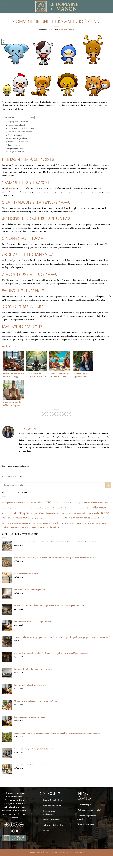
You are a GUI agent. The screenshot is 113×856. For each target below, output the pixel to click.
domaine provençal (23, 508)
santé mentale (22, 523)
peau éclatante (47, 517)
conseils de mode (103, 502)
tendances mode (29, 527)
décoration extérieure (84, 508)
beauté (33, 502)
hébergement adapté (62, 513)
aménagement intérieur (11, 502)
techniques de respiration (99, 523)
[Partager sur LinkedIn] (69, 414)
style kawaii (10, 188)
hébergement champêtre (76, 513)
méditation (22, 517)
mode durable (8, 517)
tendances (6, 527)
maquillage (96, 513)
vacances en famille (44, 527)
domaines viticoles (38, 508)
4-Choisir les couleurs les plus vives (19, 131)
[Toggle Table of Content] (31, 117)
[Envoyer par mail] (59, 414)
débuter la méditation (55, 508)
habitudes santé (51, 513)
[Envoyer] (108, 485)
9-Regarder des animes (15, 148)
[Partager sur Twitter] (54, 414)
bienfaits (67, 502)
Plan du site (79, 852)
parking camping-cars (34, 518)
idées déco (87, 513)
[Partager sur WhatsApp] (44, 414)
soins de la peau (63, 523)
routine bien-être (95, 518)
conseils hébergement (8, 508)
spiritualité (78, 523)
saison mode (13, 523)
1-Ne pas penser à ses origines (17, 121)
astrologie (25, 502)
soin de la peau (48, 523)
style (88, 523)
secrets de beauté (35, 523)
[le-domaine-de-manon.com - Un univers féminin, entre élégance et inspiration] (56, 6)
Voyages (56, 18)
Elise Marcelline (66, 30)
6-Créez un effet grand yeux (17, 138)
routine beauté (83, 517)
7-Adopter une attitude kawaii (17, 141)
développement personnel (30, 513)
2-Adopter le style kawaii (15, 125)
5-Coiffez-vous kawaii (14, 135)
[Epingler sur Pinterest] (64, 414)
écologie (56, 527)
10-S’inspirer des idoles (15, 152)
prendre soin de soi (58, 518)
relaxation (70, 517)
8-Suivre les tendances (14, 145)
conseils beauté (90, 502)
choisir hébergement (77, 503)
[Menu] (4, 6)
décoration (69, 507)
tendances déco (17, 527)
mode (105, 513)
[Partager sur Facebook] (49, 414)
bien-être (44, 501)
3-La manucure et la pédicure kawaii (20, 128)
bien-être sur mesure (57, 503)
